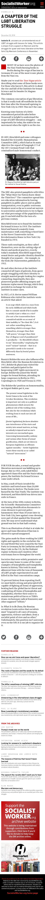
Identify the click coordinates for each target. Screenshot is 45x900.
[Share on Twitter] (3, 60)
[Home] (18, 4)
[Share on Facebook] (16, 60)
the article (30, 80)
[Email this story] (28, 60)
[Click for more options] (41, 60)
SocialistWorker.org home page (22, 892)
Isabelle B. (7, 12)
